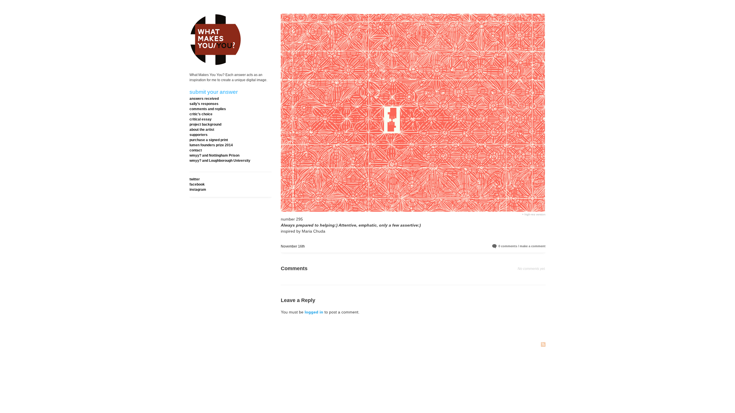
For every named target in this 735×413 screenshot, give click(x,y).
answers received (204, 99)
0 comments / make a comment (522, 246)
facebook (197, 184)
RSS (543, 345)
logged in (314, 312)
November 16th (293, 246)
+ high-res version (534, 214)
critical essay (200, 119)
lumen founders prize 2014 (211, 145)
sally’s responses (203, 104)
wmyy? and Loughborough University (219, 161)
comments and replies (207, 109)
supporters (198, 135)
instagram (197, 190)
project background (205, 124)
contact (195, 150)
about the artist (201, 130)
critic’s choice (200, 114)
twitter (194, 179)
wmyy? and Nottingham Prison (214, 155)
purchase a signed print (208, 140)
